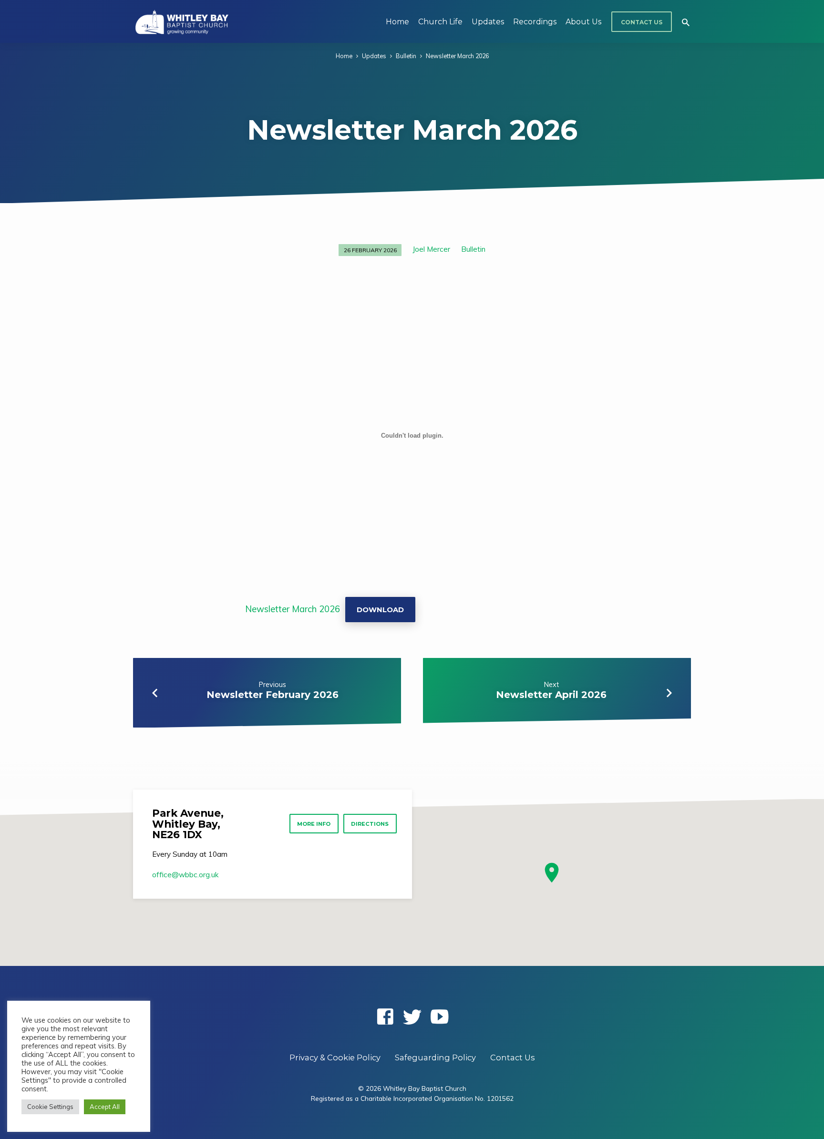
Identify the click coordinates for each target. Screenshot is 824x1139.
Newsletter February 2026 (272, 694)
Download (380, 609)
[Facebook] (385, 1016)
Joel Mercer (431, 249)
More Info (313, 824)
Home (397, 21)
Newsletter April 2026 (551, 694)
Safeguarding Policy (435, 1057)
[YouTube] (439, 1016)
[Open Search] (685, 22)
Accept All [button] (105, 1106)
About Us (583, 21)
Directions (370, 824)
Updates (488, 21)
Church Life (440, 21)
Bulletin (406, 56)
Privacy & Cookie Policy (335, 1057)
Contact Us (641, 22)
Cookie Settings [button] (50, 1106)
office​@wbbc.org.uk (185, 874)
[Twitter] (412, 1016)
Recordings (534, 21)
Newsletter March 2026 (457, 56)
